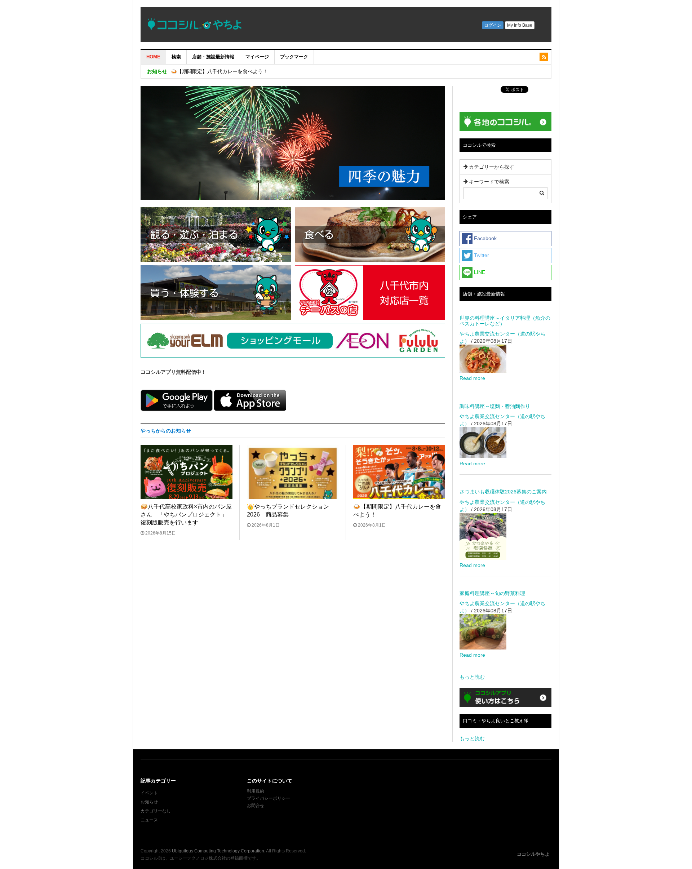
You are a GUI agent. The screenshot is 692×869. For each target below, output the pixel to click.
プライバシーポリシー (269, 798)
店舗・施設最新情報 (213, 56)
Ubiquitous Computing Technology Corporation (218, 851)
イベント (149, 792)
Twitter (481, 255)
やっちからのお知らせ (166, 431)
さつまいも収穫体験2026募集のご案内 (503, 492)
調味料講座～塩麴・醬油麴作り (495, 406)
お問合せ (255, 805)
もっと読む (472, 677)
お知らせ (149, 801)
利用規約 (255, 791)
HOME (153, 56)
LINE (479, 272)
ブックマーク (294, 56)
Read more (472, 378)
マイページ (257, 56)
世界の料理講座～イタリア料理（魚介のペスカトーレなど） (505, 320)
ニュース (149, 820)
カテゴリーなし (156, 810)
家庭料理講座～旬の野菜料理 (492, 593)
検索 (176, 56)
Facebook (485, 238)
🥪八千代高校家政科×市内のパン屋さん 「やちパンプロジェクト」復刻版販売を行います (186, 515)
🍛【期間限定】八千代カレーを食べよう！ (219, 71)
